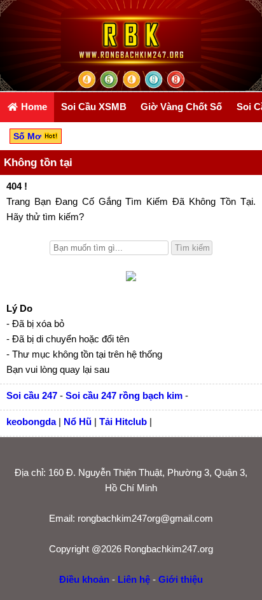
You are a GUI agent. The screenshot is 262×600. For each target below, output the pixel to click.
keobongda (31, 421)
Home (32, 106)
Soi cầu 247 (31, 395)
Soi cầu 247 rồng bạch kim (124, 395)
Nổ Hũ (78, 421)
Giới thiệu (180, 579)
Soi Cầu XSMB (94, 106)
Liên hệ (134, 579)
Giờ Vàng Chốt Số (181, 106)
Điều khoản (84, 579)
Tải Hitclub (123, 421)
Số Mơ (28, 136)
